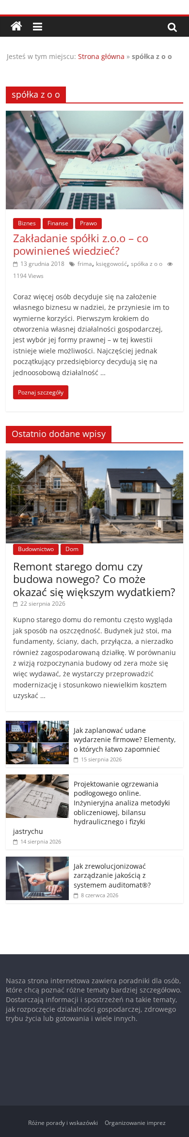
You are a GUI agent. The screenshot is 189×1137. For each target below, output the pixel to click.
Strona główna (101, 56)
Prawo (88, 223)
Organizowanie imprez (135, 1123)
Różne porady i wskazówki (63, 1123)
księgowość (111, 264)
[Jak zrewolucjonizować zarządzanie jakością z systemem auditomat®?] (37, 861)
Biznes (27, 223)
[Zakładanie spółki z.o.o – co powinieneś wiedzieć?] (95, 116)
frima (85, 264)
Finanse (57, 223)
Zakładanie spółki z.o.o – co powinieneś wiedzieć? (80, 244)
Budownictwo (36, 549)
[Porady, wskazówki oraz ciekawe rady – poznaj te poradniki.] (16, 26)
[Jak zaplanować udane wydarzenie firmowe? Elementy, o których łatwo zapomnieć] (37, 725)
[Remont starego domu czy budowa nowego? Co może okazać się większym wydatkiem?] (95, 455)
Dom (72, 549)
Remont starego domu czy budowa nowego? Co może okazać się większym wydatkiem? (94, 579)
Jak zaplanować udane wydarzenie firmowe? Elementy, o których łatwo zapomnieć (125, 740)
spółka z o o (146, 264)
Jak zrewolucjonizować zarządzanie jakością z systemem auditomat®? (112, 875)
